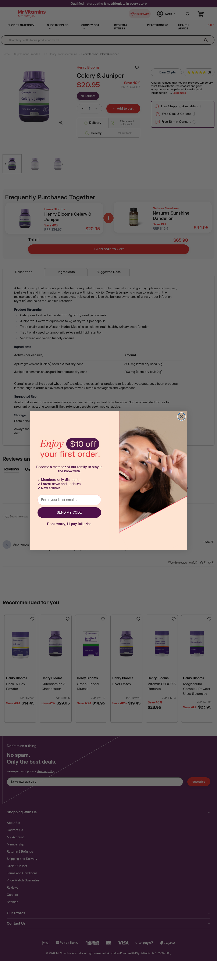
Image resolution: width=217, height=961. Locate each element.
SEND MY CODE (69, 512)
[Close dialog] (181, 416)
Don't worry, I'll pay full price (69, 524)
